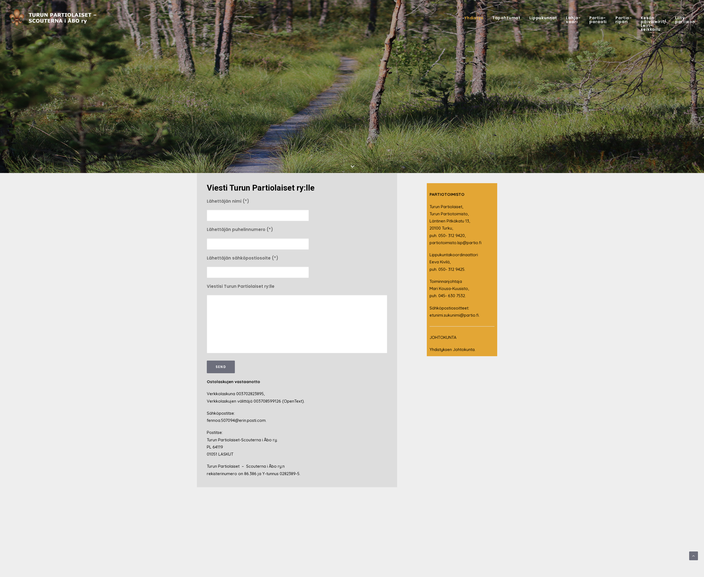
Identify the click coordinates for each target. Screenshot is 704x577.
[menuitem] (475, 17)
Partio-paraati (598, 19)
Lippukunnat (543, 18)
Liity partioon (685, 19)
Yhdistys (473, 18)
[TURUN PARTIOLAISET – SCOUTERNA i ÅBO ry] (55, 17)
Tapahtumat (506, 18)
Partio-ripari (623, 19)
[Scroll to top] (693, 555)
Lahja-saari (573, 19)
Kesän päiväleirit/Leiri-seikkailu (653, 23)
